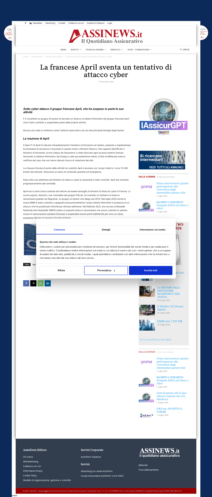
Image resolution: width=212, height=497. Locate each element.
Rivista (75, 49)
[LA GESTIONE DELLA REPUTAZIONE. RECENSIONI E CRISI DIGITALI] (147, 291)
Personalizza (104, 270)
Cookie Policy (30, 475)
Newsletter (37, 23)
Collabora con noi (76, 23)
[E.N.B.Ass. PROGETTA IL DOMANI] (146, 412)
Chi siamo (28, 456)
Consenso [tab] (59, 229)
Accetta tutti (150, 270)
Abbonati (143, 465)
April (34, 264)
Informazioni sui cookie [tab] (152, 229)
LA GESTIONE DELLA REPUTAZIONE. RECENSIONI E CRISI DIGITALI (168, 292)
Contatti (61, 23)
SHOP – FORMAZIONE (138, 49)
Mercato (115, 49)
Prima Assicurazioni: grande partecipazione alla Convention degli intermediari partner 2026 (173, 188)
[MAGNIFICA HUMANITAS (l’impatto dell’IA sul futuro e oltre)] (146, 205)
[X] (33, 283)
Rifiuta (61, 270)
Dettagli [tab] (106, 229)
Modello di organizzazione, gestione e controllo (47, 480)
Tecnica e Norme (95, 49)
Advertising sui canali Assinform (97, 471)
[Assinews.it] (106, 36)
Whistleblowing (30, 461)
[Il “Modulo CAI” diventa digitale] (147, 310)
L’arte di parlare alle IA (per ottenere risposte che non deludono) (172, 396)
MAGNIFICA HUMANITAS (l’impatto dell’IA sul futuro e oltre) (173, 205)
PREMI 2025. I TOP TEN (169, 321)
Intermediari (37, 56)
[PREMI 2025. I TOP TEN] (147, 325)
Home (26, 56)
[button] (183, 49)
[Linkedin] (30, 23)
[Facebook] (25, 23)
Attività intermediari (54, 56)
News (63, 49)
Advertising (50, 23)
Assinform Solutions (95, 23)
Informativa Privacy (33, 470)
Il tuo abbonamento (149, 469)
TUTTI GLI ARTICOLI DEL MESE (155, 339)
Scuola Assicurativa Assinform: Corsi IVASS (102, 475)
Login (109, 23)
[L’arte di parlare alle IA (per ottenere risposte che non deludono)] (146, 396)
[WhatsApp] (40, 283)
